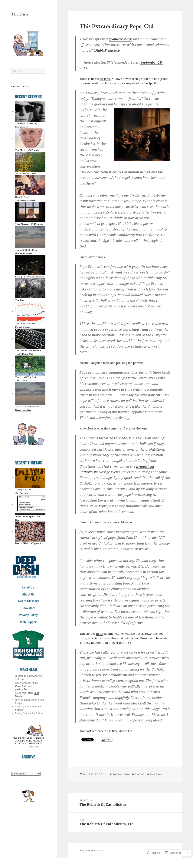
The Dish (19, 14)
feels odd (109, 363)
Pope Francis (156, 774)
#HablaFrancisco (106, 50)
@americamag (120, 39)
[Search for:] (28, 70)
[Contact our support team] (28, 622)
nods (101, 257)
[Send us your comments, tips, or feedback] (28, 587)
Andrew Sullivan (121, 774)
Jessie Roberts (22, 689)
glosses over (95, 428)
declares (105, 79)
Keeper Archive (23, 410)
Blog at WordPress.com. (92, 850)
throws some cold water (116, 522)
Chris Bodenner (23, 686)
